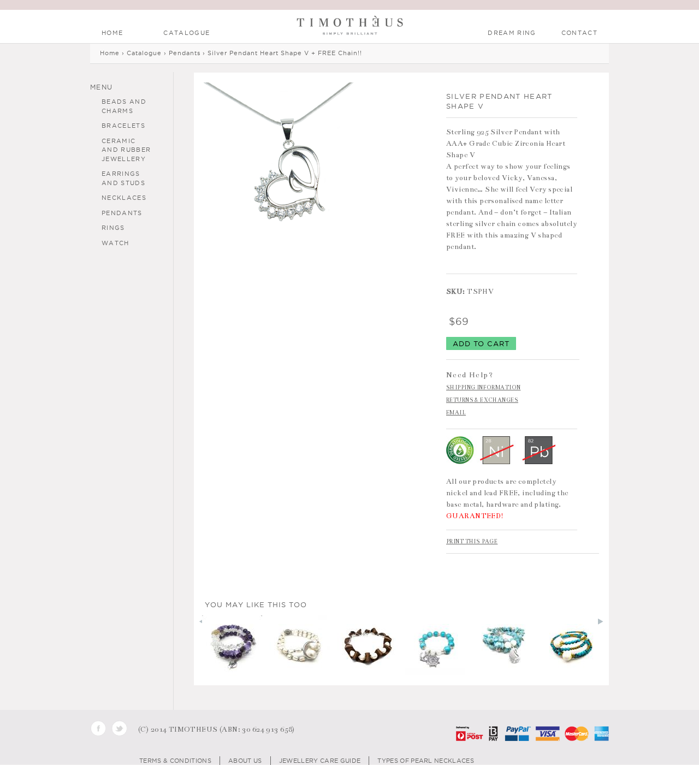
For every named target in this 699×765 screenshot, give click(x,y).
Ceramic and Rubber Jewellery (126, 150)
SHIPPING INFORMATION (483, 387)
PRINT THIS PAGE (471, 541)
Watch (115, 243)
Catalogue (186, 32)
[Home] (350, 27)
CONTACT (579, 32)
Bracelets (123, 125)
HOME (112, 32)
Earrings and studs (123, 178)
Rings (113, 227)
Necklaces (124, 197)
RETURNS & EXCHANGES (482, 400)
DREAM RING (512, 32)
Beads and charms (124, 106)
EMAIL (456, 413)
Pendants (122, 213)
